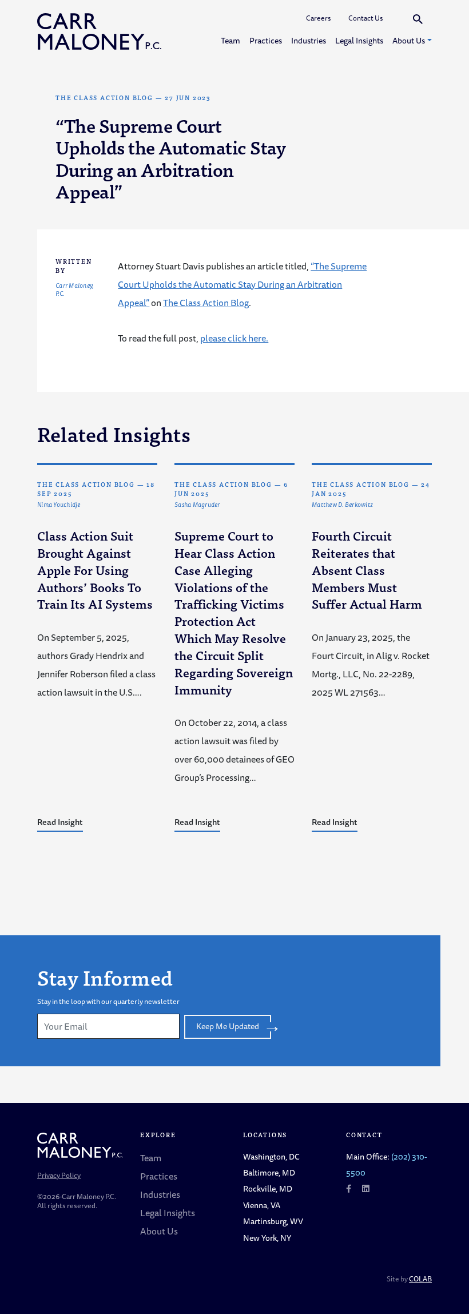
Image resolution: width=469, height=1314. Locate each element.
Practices (265, 40)
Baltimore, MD (269, 1172)
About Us (408, 40)
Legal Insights (359, 40)
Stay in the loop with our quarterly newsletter (108, 1001)
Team (230, 40)
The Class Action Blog (104, 97)
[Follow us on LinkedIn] (365, 1188)
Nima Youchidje (59, 505)
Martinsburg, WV (273, 1221)
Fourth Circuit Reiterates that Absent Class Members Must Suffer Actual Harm (367, 569)
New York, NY (267, 1237)
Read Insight (60, 821)
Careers (318, 18)
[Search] (418, 18)
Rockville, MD (267, 1188)
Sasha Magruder (197, 505)
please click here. (234, 338)
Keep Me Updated (227, 1026)
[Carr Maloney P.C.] (99, 31)
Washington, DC (271, 1156)
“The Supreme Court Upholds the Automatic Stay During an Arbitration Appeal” (242, 284)
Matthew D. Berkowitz (342, 505)
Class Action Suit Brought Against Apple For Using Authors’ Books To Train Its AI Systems (95, 569)
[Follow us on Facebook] (348, 1188)
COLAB (420, 1278)
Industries (308, 40)
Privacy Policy (59, 1175)
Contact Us (365, 18)
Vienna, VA (261, 1205)
